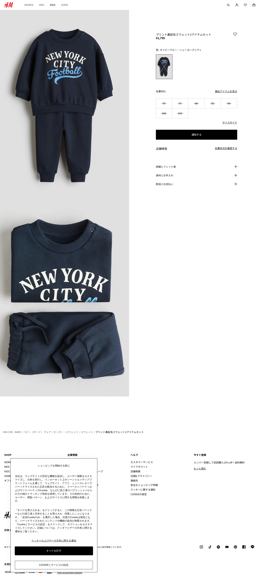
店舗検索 (135, 471)
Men (41, 5)
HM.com (8, 432)
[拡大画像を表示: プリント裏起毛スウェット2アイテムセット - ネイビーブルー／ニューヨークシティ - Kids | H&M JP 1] (64, 106)
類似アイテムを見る (226, 91)
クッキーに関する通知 (142, 489)
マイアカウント (139, 466)
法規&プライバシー (141, 476)
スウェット (87, 432)
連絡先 (134, 480)
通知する (197, 134)
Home (64, 5)
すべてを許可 (53, 550)
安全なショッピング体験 (144, 485)
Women (28, 5)
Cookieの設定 (138, 494)
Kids (52, 5)
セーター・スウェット (65, 432)
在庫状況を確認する (226, 148)
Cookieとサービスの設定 (54, 565)
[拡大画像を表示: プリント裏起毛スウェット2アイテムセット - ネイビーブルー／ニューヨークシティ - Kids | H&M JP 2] (64, 300)
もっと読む (200, 468)
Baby (18, 432)
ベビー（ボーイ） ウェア (37, 432)
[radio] (164, 66)
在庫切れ (161, 91)
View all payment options (69, 572)
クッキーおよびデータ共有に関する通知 (53, 540)
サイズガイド (229, 122)
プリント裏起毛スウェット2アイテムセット (119, 432)
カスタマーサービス (141, 462)
